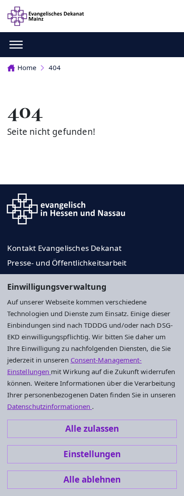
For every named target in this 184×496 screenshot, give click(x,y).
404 (55, 67)
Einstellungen (92, 454)
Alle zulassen (92, 428)
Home (26, 67)
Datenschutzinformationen (49, 406)
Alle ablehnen (92, 479)
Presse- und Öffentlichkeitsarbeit (66, 263)
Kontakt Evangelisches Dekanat (64, 248)
